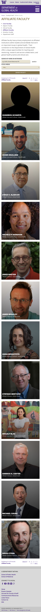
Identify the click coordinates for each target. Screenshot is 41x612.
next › (36, 80)
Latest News (5, 598)
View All (24, 78)
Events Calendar (6, 591)
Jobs (2, 602)
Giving (37, 3)
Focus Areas (5, 64)
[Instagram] (8, 584)
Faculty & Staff (10, 15)
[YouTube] (5, 584)
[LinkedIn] (11, 584)
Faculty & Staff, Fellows (26, 2)
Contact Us (36, 2)
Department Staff (8, 34)
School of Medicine (7, 576)
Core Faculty (7, 24)
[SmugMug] (14, 584)
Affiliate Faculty (8, 30)
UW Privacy (4, 610)
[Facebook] (2, 584)
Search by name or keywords (11, 58)
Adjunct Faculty (7, 26)
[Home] (9, 9)
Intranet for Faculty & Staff (9, 593)
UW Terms (12, 610)
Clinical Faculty (7, 28)
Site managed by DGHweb (23, 610)
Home (3, 15)
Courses (12, 2)
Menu (37, 6)
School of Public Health (8, 574)
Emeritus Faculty (8, 32)
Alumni (17, 2)
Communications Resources (9, 595)
